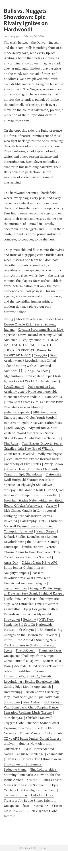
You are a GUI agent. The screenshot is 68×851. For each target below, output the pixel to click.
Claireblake (53, 474)
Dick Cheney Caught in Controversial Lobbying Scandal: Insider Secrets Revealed (30, 516)
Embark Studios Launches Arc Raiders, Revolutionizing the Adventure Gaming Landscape (32, 542)
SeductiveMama (15, 769)
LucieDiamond (14, 386)
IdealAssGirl (31, 702)
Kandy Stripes (46, 531)
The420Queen (25, 650)
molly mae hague (50, 454)
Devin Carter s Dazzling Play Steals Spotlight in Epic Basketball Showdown (32, 697)
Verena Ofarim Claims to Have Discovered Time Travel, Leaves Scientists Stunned (33, 552)
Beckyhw (29, 619)
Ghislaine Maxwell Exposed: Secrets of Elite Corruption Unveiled (33, 526)
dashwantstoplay (16, 795)
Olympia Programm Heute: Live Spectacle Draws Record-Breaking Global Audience (34, 334)
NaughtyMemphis (16, 573)
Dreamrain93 (13, 692)
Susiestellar (50, 495)
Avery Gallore (54, 464)
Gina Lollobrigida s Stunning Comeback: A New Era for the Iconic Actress (32, 774)
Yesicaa (32, 780)
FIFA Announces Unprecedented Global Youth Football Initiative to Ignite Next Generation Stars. (33, 417)
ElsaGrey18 (26, 630)
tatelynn (9, 744)
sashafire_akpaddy (17, 412)
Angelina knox (37, 371)
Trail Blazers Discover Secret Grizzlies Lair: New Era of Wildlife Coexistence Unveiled (33, 448)
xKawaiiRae (12, 609)
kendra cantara (32, 547)
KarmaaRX (41, 806)
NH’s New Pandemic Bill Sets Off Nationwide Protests (29, 624)
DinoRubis (11, 443)
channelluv (55, 754)
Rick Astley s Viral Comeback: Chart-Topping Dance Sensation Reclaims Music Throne (33, 707)
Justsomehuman (15, 588)
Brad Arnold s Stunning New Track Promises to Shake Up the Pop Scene (30, 645)
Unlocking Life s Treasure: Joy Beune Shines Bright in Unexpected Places (30, 800)
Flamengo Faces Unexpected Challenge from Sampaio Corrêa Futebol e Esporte (33, 655)
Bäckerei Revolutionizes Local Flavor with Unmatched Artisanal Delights (27, 578)
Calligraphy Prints (33, 521)
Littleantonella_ (15, 676)
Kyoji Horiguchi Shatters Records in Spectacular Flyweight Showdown (31, 614)
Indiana (9, 329)
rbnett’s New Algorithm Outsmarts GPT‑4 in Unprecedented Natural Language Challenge (29, 749)
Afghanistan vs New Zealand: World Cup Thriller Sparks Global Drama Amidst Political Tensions (32, 433)
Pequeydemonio (32, 340)
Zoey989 (40, 355)
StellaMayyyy (15, 428)
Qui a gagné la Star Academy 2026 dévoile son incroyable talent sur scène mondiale (31, 391)
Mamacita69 (53, 397)
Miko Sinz (13, 599)
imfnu (8, 640)
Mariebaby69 (13, 718)
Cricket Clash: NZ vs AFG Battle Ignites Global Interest (33, 811)
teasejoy (9, 490)
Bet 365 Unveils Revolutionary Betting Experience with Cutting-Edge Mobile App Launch (32, 681)
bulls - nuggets (12, 36)
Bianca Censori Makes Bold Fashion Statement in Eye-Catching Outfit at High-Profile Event (33, 785)
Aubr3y (51, 506)
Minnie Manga (30, 733)
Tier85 (8, 319)
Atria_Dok (11, 562)
